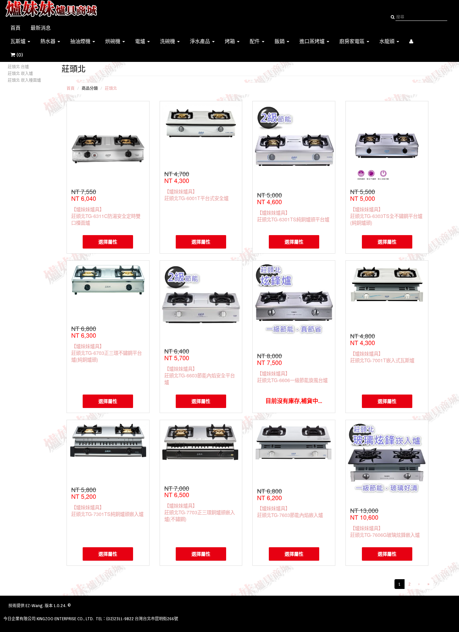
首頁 (15, 28)
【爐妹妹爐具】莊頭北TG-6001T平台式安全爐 (196, 194)
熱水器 (48, 41)
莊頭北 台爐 (18, 66)
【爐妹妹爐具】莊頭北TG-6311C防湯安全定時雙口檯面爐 (105, 216)
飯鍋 (280, 41)
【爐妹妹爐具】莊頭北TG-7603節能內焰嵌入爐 (290, 511)
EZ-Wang (34, 605)
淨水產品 (200, 41)
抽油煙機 (81, 41)
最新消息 (41, 28)
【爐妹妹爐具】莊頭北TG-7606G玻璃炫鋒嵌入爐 (385, 531)
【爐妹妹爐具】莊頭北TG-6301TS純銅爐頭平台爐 (293, 216)
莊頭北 (111, 88)
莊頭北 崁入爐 (20, 73)
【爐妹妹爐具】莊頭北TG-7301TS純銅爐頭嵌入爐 (107, 510)
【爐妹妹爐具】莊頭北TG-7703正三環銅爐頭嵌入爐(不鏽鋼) (199, 512)
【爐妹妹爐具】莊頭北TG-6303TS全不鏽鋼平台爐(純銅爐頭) (386, 216)
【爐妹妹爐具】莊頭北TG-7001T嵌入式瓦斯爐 (382, 357)
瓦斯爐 (18, 41)
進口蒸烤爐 (312, 41)
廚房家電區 (352, 41)
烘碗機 (113, 41)
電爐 (141, 41)
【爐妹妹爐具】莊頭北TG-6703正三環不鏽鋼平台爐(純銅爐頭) (106, 352)
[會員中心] (411, 41)
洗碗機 (168, 41)
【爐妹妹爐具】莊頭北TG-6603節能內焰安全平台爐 (199, 375)
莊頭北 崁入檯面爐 (24, 80)
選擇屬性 (107, 242)
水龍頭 (387, 41)
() (23, 55)
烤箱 (230, 41)
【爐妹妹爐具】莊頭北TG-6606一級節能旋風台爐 (292, 376)
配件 (255, 41)
